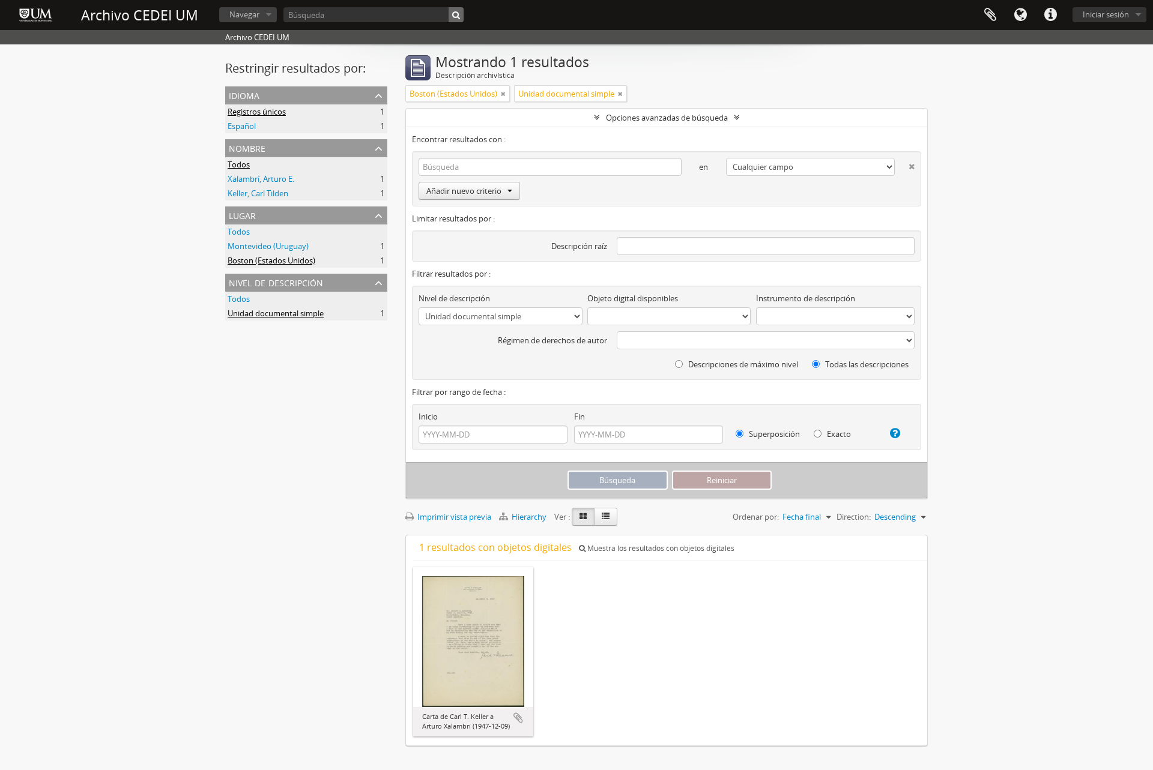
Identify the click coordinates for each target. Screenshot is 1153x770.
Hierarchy (529, 516)
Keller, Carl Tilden (258, 193)
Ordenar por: (756, 516)
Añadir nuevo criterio (463, 190)
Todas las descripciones (866, 364)
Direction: (854, 516)
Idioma (1020, 15)
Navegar (244, 14)
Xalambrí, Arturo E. (261, 178)
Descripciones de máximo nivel (742, 364)
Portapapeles (990, 15)
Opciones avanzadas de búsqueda (667, 117)
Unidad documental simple (276, 313)
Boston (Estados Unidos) (271, 260)
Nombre (247, 147)
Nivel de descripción (276, 282)
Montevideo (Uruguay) (268, 246)
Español (242, 126)
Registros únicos (257, 111)
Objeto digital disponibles (632, 298)
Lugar (242, 214)
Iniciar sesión (1106, 14)
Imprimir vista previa (453, 516)
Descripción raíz (579, 246)
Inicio (428, 416)
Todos (239, 164)
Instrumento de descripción (805, 298)
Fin (579, 416)
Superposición (773, 434)
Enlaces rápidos (1050, 15)
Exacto (838, 434)
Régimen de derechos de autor (552, 340)
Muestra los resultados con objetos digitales (660, 548)
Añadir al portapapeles (518, 718)
